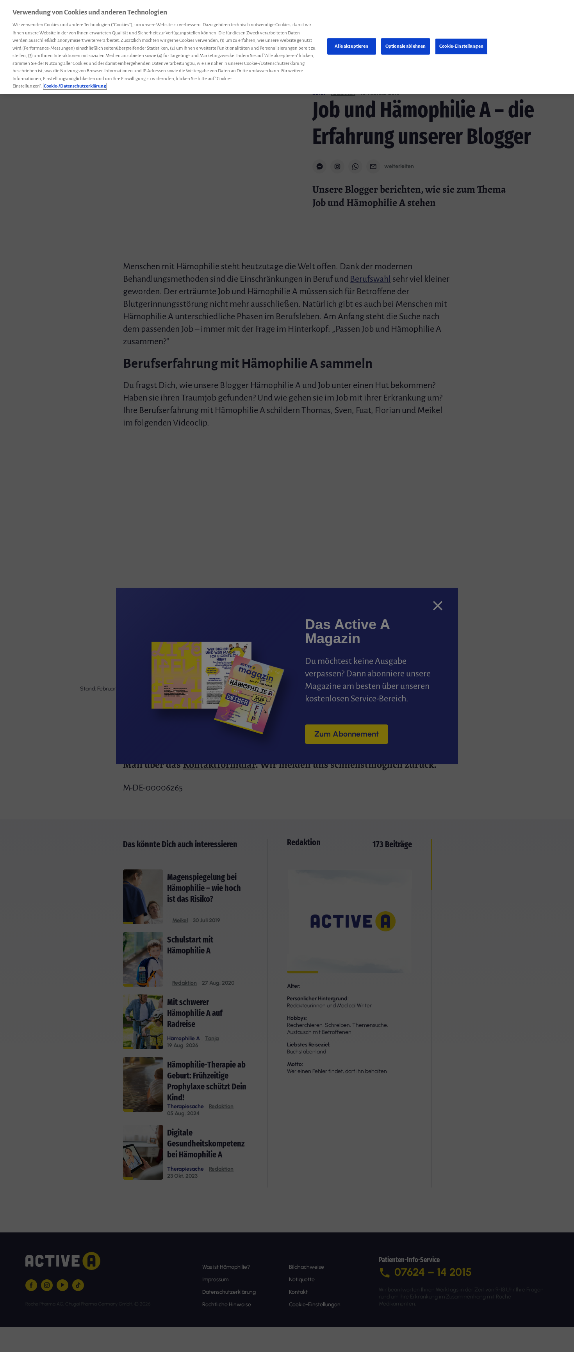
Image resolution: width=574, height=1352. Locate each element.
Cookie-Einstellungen (461, 46)
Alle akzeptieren (351, 46)
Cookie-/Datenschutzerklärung (75, 86)
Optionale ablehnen (405, 46)
